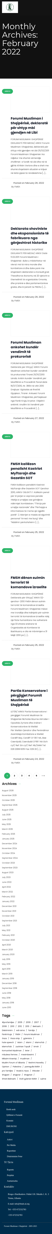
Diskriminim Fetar (14, 1156)
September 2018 (9, 988)
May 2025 (6, 824)
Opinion (5, 1066)
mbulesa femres (9, 1054)
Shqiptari (28, 1074)
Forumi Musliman (32, 1034)
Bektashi (37, 1026)
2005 (20, 1022)
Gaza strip (15, 1038)
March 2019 (7, 973)
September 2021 (9, 920)
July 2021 (6, 925)
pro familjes (7, 1070)
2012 (20, 1026)
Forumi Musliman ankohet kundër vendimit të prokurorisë (26, 349)
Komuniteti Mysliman (12, 1050)
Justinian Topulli (22, 1046)
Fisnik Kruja (7, 1034)
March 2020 (7, 949)
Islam (19, 1042)
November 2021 (9, 911)
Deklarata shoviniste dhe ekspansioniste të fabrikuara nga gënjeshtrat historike (30, 235)
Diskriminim (7, 1030)
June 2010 (6, 1007)
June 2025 (6, 819)
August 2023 (7, 872)
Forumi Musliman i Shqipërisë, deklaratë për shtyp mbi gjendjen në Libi (29, 125)
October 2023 (8, 862)
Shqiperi (5, 1074)
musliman (24, 1058)
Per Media (11, 1145)
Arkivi (9, 1139)
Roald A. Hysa (23, 1070)
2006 (28, 1022)
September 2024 (10, 858)
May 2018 (6, 997)
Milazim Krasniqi (9, 1058)
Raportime (11, 1151)
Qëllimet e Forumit (14, 1115)
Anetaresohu (12, 1181)
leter (27, 1050)
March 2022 (7, 891)
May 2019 (6, 964)
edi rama (20, 1030)
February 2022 (8, 896)
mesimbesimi (27, 1054)
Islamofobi (7, 1046)
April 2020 (6, 944)
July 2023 (6, 877)
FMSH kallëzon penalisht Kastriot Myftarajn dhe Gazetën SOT (26, 471)
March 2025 (7, 829)
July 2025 (6, 814)
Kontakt (9, 1121)
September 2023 (9, 867)
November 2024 (9, 848)
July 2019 (6, 959)
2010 (12, 1026)
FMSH (17, 1034)
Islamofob (39, 1042)
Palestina (17, 1066)
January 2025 (8, 838)
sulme (43, 1078)
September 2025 (9, 805)
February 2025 (8, 834)
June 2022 (6, 882)
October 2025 (8, 800)
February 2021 (8, 935)
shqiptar (17, 1074)
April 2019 (6, 969)
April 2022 (6, 887)
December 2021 (9, 906)
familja (31, 1030)
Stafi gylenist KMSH (28, 1078)
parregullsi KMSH (32, 1066)
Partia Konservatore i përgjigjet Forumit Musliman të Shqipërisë (29, 697)
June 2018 (6, 993)
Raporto (10, 1170)
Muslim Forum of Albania (13, 1062)
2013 (27, 1026)
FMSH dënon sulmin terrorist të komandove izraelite (29, 582)
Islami (28, 1042)
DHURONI (11, 1126)
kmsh (36, 1046)
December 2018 (9, 983)
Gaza (4, 1038)
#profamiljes (8, 1022)
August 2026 (8, 790)
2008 (4, 1026)
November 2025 (9, 795)
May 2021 (6, 930)
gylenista (27, 1038)
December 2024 (9, 843)
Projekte (10, 1175)
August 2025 (7, 809)
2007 (36, 1022)
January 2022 (8, 901)
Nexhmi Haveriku (36, 1062)
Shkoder (36, 1070)
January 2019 (8, 978)
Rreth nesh (10, 1109)
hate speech (8, 1042)
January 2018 (8, 1002)
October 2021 (8, 916)
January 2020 (8, 954)
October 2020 (8, 940)
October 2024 (8, 853)
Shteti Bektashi (9, 1078)
